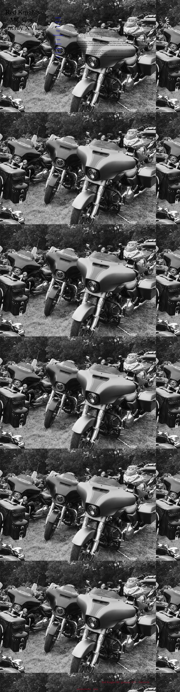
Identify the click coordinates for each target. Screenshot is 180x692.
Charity (58, 39)
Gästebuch (58, 48)
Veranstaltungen (58, 35)
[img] (22, 346)
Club (58, 26)
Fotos (58, 31)
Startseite (58, 18)
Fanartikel (58, 44)
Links (58, 57)
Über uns (58, 22)
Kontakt (58, 52)
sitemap (95, 689)
